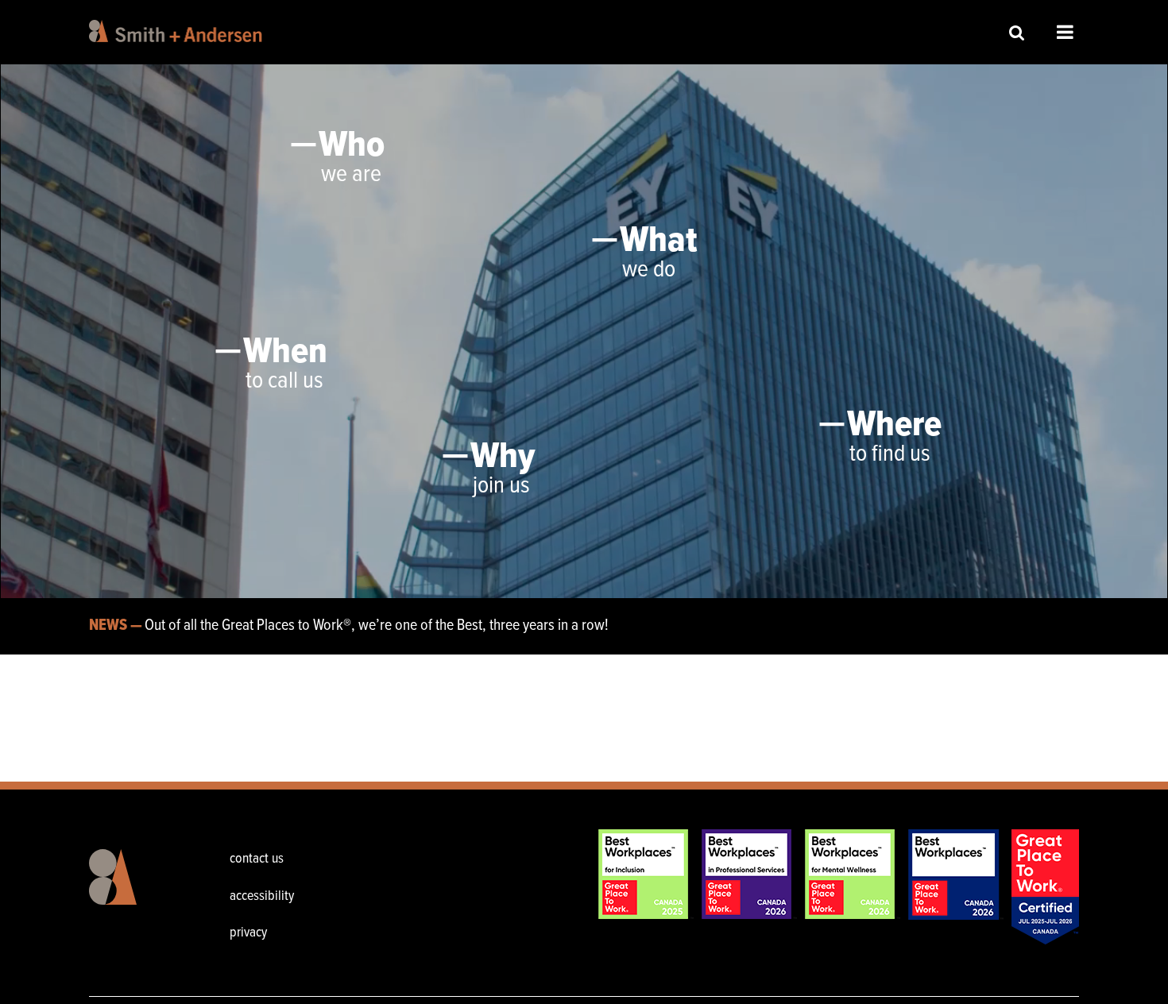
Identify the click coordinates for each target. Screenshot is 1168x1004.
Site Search (1017, 32)
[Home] (178, 31)
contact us (257, 859)
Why (502, 457)
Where (894, 426)
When (285, 352)
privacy (248, 933)
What (658, 241)
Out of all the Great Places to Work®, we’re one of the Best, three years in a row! (377, 626)
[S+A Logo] (130, 889)
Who (352, 146)
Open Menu (1065, 31)
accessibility (262, 896)
